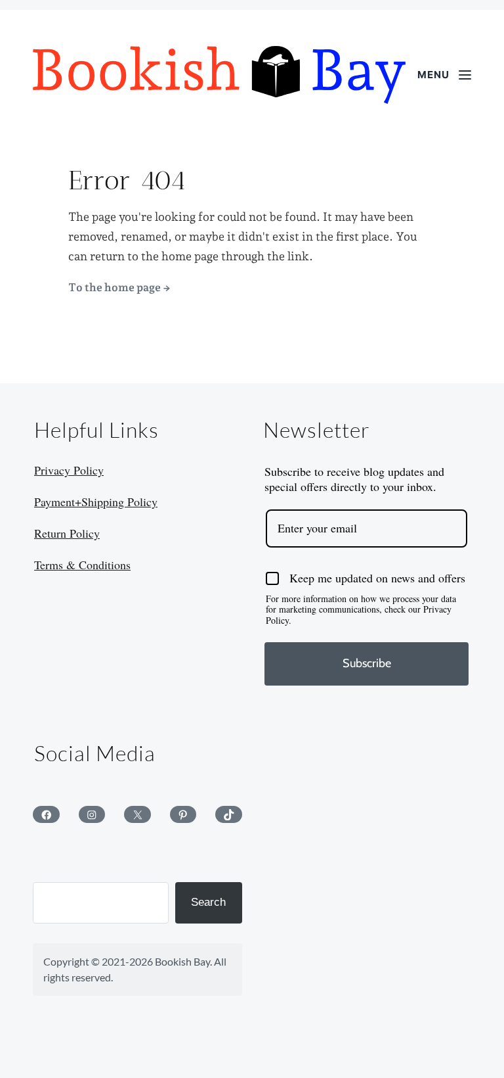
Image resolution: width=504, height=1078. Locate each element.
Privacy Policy (69, 470)
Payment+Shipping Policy (96, 501)
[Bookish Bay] (219, 75)
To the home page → (119, 287)
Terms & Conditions (82, 565)
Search (208, 902)
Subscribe (367, 663)
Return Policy (67, 533)
